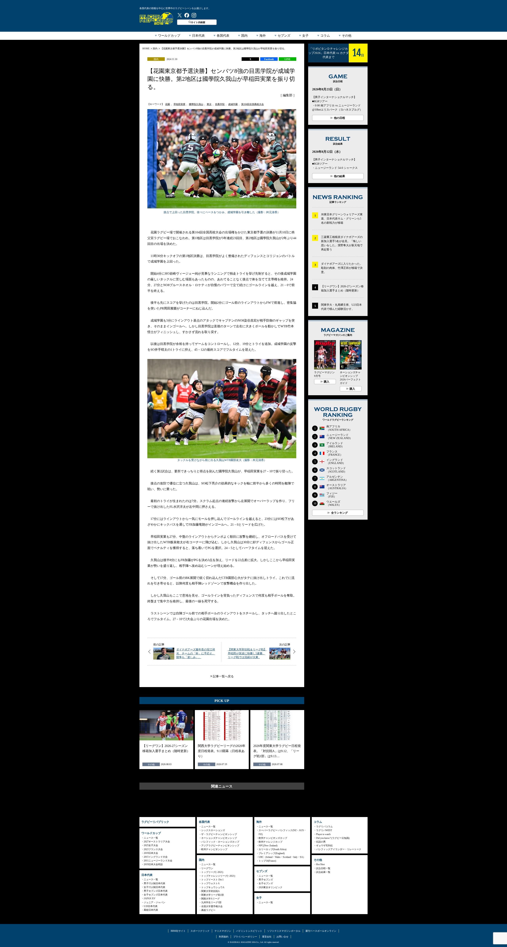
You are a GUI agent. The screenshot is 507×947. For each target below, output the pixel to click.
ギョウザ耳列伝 (324, 845)
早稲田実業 (179, 104)
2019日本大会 (151, 853)
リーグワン (207, 868)
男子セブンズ (266, 879)
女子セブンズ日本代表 (156, 894)
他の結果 (339, 176)
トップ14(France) (267, 860)
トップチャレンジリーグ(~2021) (218, 875)
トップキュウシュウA (212, 887)
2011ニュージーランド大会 (158, 860)
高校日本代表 (151, 910)
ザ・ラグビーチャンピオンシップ (219, 834)
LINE (288, 59)
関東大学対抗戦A (210, 891)
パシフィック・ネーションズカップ (220, 841)
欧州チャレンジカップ (270, 841)
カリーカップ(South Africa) (272, 849)
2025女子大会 (151, 845)
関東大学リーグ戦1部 (212, 895)
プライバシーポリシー (245, 936)
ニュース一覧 (151, 837)
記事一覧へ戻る (223, 676)
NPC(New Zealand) (268, 845)
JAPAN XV (149, 898)
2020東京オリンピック (270, 887)
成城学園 (233, 104)
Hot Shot (320, 864)
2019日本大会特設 (153, 864)
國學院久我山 (196, 104)
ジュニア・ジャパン (154, 902)
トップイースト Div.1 (212, 879)
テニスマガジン (222, 931)
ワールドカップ (169, 35)
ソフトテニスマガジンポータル (283, 931)
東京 (209, 104)
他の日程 (339, 117)
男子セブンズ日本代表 (156, 891)
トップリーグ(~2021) (212, 872)
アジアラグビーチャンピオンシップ (220, 845)
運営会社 (267, 936)
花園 (167, 104)
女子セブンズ (266, 883)
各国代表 (223, 35)
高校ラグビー (208, 910)
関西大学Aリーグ (210, 898)
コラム (325, 35)
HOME (146, 48)
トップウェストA (210, 883)
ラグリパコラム (324, 826)
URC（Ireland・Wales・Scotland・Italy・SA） (282, 857)
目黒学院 (220, 104)
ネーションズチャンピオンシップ (219, 838)
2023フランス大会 (153, 849)
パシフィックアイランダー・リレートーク (338, 849)
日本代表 (198, 35)
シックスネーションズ (213, 830)
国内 (244, 35)
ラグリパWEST (324, 830)
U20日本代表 (150, 906)
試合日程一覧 (323, 868)
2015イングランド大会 (156, 856)
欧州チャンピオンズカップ (273, 838)
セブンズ (284, 35)
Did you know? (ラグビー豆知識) (333, 838)
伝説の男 (321, 841)
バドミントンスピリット (249, 931)
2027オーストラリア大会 (157, 841)
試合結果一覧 (323, 872)
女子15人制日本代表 (154, 887)
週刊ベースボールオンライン (320, 931)
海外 (262, 35)
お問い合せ (282, 936)
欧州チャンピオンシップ (214, 849)
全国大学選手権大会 (212, 906)
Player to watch (323, 834)
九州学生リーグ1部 (211, 902)
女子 (305, 35)
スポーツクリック (200, 931)
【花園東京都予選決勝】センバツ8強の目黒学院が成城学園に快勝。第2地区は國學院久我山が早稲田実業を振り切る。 (224, 48)
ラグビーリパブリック (156, 18)
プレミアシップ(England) (272, 853)
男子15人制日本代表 (154, 883)
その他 (346, 35)
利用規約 (223, 936)
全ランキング (339, 512)
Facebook (269, 59)
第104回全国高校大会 (252, 104)
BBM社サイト (178, 931)
